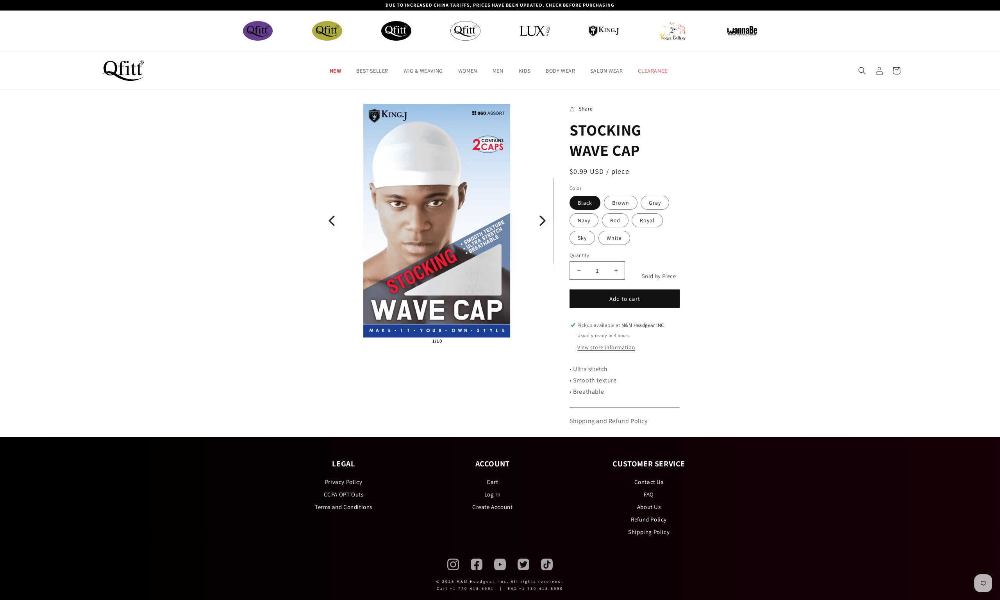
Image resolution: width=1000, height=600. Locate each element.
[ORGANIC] (327, 31)
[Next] (542, 221)
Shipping (582, 421)
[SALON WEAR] (673, 30)
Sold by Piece (659, 276)
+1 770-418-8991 (472, 588)
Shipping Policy (649, 532)
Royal (647, 220)
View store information (606, 347)
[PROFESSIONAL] (396, 31)
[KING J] (604, 30)
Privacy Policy (343, 482)
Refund (619, 421)
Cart (492, 482)
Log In (492, 494)
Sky (582, 237)
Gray (655, 202)
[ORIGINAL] (258, 31)
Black (585, 202)
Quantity (579, 255)
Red (615, 220)
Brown (620, 202)
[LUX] (535, 31)
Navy (584, 220)
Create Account (492, 507)
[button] (338, 70)
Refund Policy (649, 519)
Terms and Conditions (343, 507)
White (614, 237)
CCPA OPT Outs (344, 494)
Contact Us (649, 482)
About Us (649, 507)
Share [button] (586, 108)
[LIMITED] (465, 31)
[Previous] (331, 221)
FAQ (649, 494)
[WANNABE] (742, 31)
